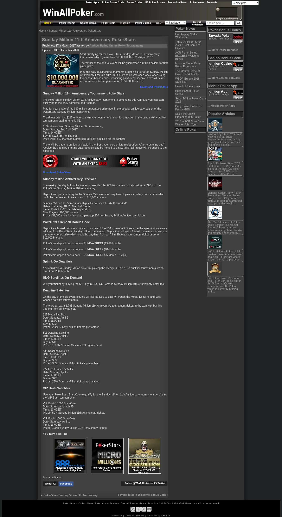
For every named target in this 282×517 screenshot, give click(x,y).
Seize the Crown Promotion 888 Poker (187, 115)
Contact (130, 516)
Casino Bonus (88, 22)
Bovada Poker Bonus (220, 38)
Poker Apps (93, 2)
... (221, 105)
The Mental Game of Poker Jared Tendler (187, 72)
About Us (117, 516)
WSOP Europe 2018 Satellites (187, 80)
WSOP (159, 22)
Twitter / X (51, 483)
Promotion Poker (177, 2)
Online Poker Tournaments (126, 45)
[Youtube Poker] (149, 511)
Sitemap (165, 516)
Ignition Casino (220, 63)
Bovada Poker (220, 35)
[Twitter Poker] (143, 511)
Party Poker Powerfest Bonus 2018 (188, 108)
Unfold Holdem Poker (188, 86)
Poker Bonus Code (113, 2)
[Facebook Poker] (138, 511)
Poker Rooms (67, 22)
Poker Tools (108, 22)
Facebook (66, 483)
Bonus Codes (134, 2)
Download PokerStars (154, 86)
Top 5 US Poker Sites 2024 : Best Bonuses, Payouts (188, 45)
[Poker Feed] (132, 511)
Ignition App (218, 91)
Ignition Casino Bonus (217, 67)
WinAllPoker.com (188, 503)
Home (47, 22)
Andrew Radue (99, 45)
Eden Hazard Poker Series (187, 92)
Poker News (197, 2)
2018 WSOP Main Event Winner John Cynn (190, 123)
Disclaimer (153, 516)
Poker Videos (143, 22)
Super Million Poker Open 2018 (190, 100)
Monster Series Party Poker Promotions (188, 65)
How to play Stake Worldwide (186, 36)
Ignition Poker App (219, 94)
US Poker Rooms (155, 2)
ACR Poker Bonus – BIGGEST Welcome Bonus (187, 55)
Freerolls (212, 2)
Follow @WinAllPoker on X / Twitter (145, 483)
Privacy (140, 516)
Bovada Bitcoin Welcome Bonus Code (142, 494)
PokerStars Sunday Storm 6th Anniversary (71, 495)
